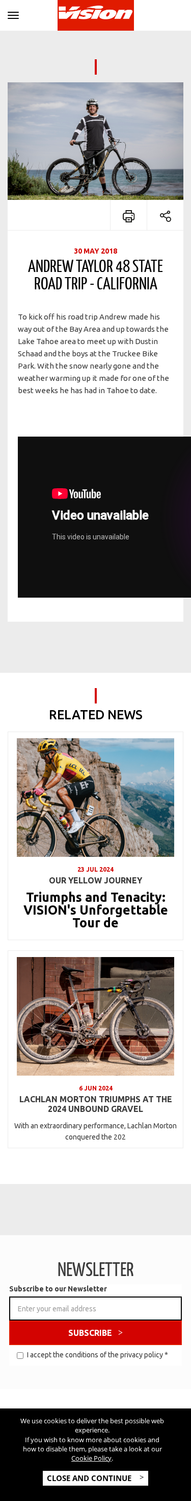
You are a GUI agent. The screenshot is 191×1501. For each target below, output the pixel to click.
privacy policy (141, 1355)
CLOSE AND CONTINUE (90, 1478)
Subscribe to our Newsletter (58, 1289)
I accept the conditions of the (97, 1355)
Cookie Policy (91, 1458)
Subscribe (90, 1332)
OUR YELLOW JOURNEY (95, 880)
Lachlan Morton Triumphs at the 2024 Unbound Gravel (95, 1104)
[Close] (13, 13)
